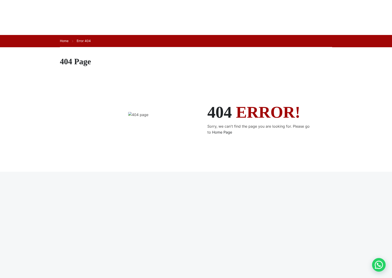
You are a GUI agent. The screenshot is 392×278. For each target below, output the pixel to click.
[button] (379, 265)
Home (64, 41)
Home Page (222, 132)
